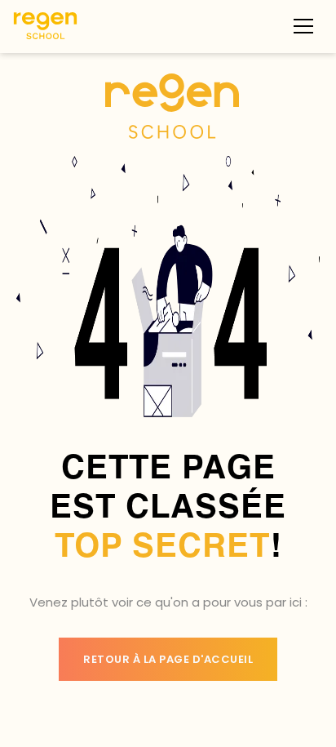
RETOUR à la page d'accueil (168, 659)
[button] (303, 26)
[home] (45, 25)
